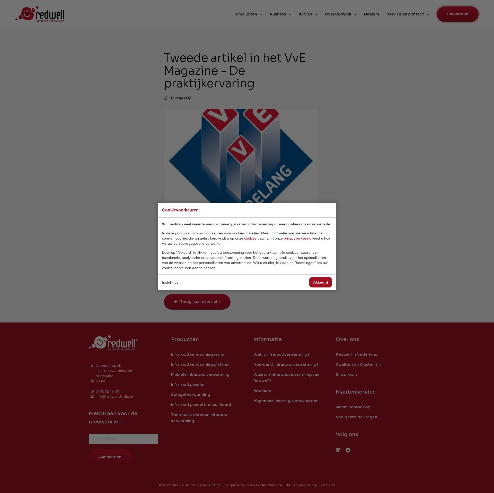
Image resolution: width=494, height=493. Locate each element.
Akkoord (320, 282)
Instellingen (171, 282)
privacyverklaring (297, 238)
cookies (250, 238)
